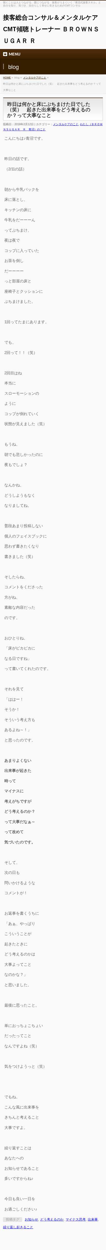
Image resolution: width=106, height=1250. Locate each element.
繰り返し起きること (18, 1227)
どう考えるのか (52, 1219)
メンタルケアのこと (34, 77)
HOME (7, 77)
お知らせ (31, 1219)
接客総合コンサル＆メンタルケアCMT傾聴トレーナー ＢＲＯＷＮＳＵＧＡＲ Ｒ (51, 29)
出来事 (93, 1219)
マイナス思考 (76, 1219)
